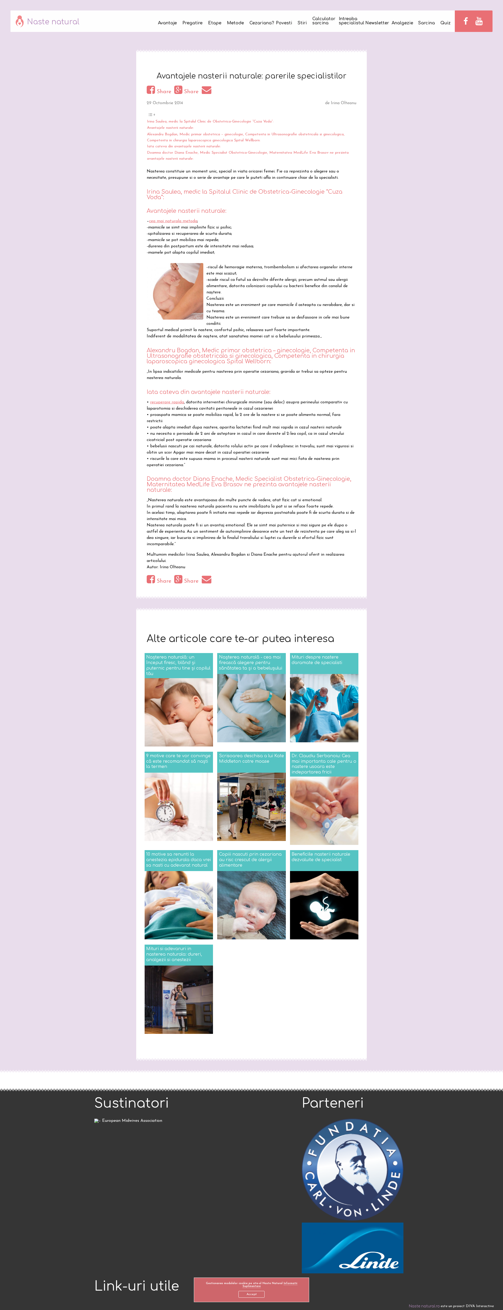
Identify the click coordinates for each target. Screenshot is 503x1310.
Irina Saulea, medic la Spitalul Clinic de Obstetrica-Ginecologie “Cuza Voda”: (210, 122)
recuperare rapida (167, 402)
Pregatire (192, 23)
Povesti (284, 23)
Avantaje (167, 23)
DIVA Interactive (480, 1306)
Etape (214, 23)
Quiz (445, 23)
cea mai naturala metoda (173, 221)
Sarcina (426, 23)
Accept (252, 1294)
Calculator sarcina (322, 21)
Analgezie (402, 23)
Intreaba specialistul (349, 21)
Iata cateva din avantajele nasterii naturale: (184, 146)
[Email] (207, 91)
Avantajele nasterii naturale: (170, 128)
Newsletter (375, 23)
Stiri (302, 23)
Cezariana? (259, 23)
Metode (235, 23)
